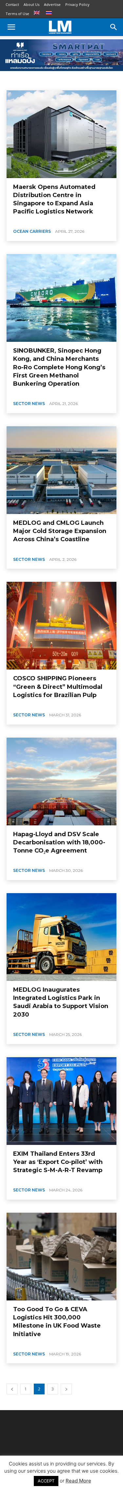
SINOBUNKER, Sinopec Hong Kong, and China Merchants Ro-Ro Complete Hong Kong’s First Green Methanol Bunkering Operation (59, 367)
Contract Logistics (24, 81)
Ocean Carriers (32, 231)
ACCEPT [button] (46, 1480)
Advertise (52, 4)
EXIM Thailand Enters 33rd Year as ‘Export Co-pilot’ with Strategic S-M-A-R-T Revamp (58, 1162)
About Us (31, 4)
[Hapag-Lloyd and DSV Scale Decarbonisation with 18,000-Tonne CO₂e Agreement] (61, 781)
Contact (12, 4)
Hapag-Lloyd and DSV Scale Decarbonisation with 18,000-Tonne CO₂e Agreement (59, 842)
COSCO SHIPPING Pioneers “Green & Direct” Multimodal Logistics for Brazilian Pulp (57, 686)
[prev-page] (12, 1389)
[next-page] (66, 1389)
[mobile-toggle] (11, 27)
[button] (114, 27)
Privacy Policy (77, 4)
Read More (78, 1481)
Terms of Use (17, 13)
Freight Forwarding (65, 81)
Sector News (29, 403)
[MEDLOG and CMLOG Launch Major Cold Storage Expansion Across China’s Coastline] (61, 470)
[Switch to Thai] (49, 13)
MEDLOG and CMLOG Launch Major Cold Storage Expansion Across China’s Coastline (59, 531)
